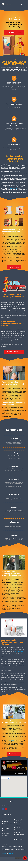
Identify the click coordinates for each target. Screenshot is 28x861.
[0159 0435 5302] (25, 858)
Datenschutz (10, 853)
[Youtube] (6, 809)
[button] (21, 4)
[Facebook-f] (3, 809)
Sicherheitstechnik (13, 188)
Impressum (4, 853)
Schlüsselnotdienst (10, 740)
